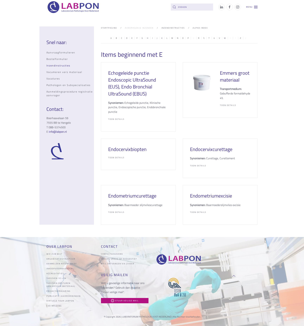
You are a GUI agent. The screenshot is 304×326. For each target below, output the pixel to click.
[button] (252, 7)
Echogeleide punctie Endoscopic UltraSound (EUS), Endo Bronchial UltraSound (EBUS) (132, 83)
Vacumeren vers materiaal (64, 72)
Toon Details (116, 119)
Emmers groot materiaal (234, 76)
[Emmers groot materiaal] (201, 82)
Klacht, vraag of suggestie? (119, 258)
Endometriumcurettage (132, 195)
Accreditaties (55, 273)
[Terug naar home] (73, 7)
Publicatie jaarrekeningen (63, 296)
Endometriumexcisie (211, 195)
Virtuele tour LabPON (60, 300)
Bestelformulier (57, 59)
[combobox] (192, 7)
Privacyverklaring (58, 291)
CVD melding (54, 305)
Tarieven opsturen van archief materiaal (60, 285)
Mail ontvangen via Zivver (117, 263)
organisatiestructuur (60, 258)
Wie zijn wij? (54, 254)
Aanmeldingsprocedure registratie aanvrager (69, 93)
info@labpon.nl (58, 132)
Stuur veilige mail (127, 300)
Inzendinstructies (58, 65)
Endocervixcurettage (211, 149)
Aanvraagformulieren (60, 52)
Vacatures (53, 78)
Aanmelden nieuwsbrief (61, 263)
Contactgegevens (112, 254)
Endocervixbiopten (127, 149)
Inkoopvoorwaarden (59, 268)
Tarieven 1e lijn (56, 278)
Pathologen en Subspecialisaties (68, 85)
